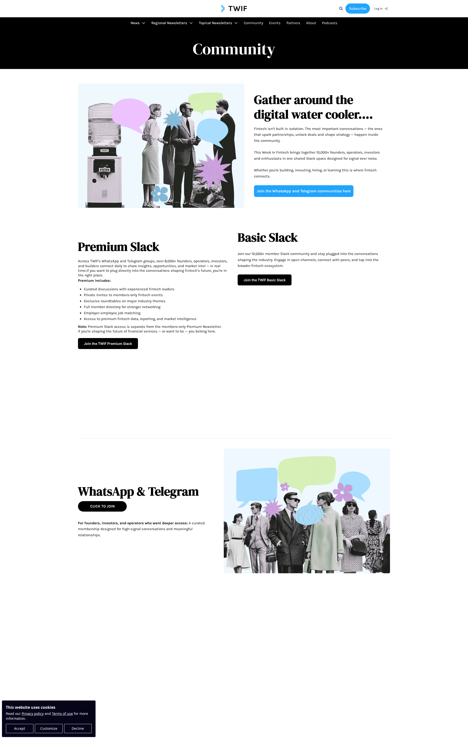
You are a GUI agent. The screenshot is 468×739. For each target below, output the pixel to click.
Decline (78, 728)
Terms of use (62, 713)
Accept (19, 728)
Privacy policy (33, 713)
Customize (48, 728)
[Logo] (234, 8)
